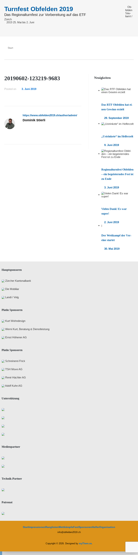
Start (26, 527)
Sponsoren (85, 527)
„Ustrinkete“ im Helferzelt (117, 136)
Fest (76, 527)
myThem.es (85, 543)
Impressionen (37, 527)
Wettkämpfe (66, 527)
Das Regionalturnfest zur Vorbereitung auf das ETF (45, 15)
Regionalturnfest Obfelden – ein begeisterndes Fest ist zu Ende (117, 174)
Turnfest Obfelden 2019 (38, 8)
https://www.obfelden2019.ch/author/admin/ (50, 115)
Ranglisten (52, 527)
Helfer (95, 527)
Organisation (107, 527)
